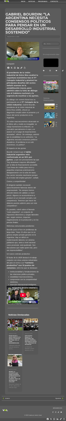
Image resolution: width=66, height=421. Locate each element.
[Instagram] (55, 412)
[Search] (44, 43)
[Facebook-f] (53, 412)
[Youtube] (61, 412)
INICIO (23, 1)
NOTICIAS (31, 1)
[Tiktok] (58, 412)
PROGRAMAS (42, 1)
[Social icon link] (44, 71)
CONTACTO (54, 1)
